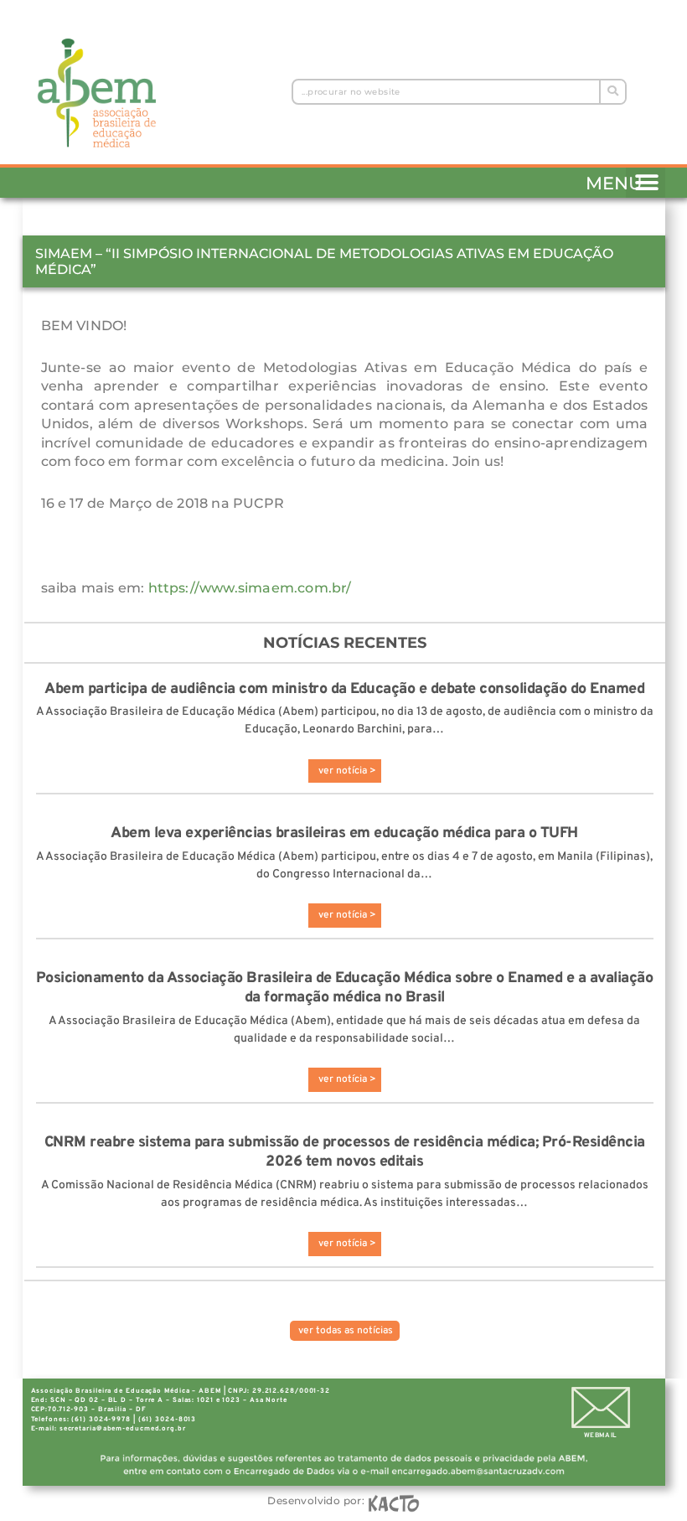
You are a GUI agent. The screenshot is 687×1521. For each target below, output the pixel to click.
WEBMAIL (600, 1435)
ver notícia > (347, 771)
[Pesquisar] (612, 91)
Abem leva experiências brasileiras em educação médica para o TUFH (344, 833)
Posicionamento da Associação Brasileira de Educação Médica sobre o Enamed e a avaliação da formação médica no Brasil (344, 988)
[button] (645, 180)
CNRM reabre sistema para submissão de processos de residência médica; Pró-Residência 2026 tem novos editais (344, 1152)
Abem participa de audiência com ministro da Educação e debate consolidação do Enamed (344, 689)
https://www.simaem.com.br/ (250, 588)
